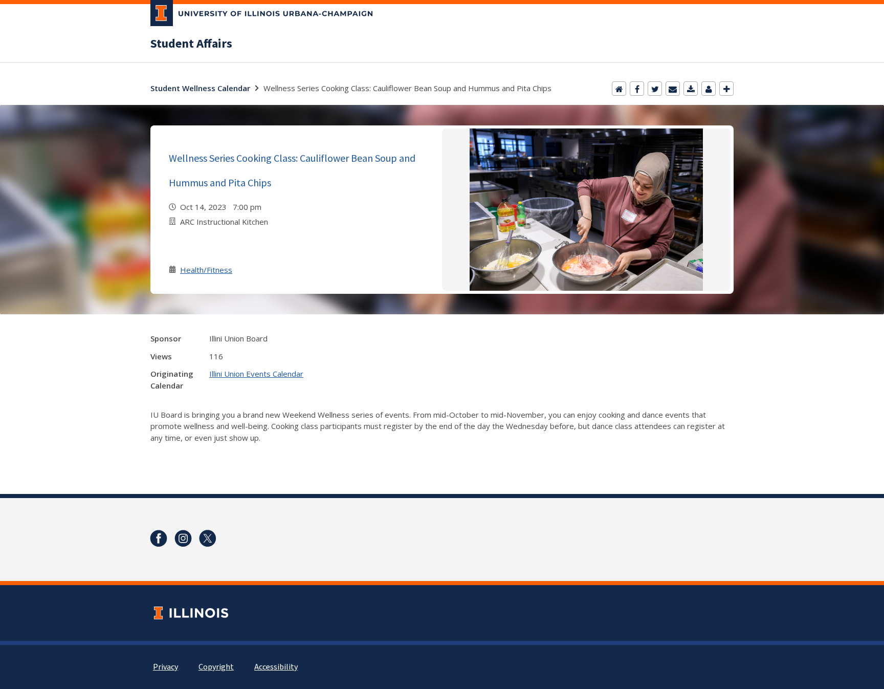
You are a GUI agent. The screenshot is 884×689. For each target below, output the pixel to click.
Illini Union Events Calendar (256, 374)
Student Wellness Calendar (200, 88)
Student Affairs (191, 44)
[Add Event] (726, 88)
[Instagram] (183, 538)
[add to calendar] (690, 88)
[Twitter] (655, 88)
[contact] (708, 88)
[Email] (673, 88)
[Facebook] (637, 88)
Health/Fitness (206, 270)
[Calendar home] (619, 88)
